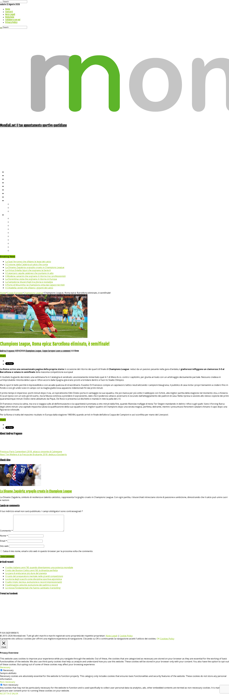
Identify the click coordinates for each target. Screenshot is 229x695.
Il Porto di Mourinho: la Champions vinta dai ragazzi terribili (35, 284)
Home (7, 9)
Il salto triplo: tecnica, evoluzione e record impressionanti (33, 582)
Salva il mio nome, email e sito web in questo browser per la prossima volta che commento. (48, 551)
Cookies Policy (167, 638)
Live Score (11, 200)
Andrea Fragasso (7, 351)
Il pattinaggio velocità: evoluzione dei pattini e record (31, 584)
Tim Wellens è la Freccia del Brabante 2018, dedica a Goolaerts (33, 454)
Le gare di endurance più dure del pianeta (26, 573)
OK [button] (158, 638)
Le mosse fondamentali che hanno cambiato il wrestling (33, 587)
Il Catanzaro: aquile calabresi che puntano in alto (29, 273)
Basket (15, 211)
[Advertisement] (114, 148)
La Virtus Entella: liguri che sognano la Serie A (28, 270)
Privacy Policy (11, 22)
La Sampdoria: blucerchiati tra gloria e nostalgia (29, 281)
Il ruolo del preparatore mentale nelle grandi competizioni (34, 576)
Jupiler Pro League (21, 250)
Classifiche (11, 214)
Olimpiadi (10, 193)
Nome (4, 535)
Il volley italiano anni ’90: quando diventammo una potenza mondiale (39, 567)
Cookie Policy (126, 635)
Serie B (15, 222)
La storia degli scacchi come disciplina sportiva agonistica (33, 579)
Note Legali (10, 14)
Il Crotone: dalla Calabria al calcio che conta (26, 264)
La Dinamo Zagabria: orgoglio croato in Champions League (34, 267)
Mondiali (10, 186)
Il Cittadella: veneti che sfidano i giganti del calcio (29, 287)
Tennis (14, 207)
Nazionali (10, 182)
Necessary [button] (5, 667)
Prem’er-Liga (18, 247)
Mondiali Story (13, 189)
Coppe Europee (15, 292)
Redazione (9, 17)
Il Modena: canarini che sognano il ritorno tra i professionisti (35, 276)
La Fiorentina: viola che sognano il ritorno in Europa (31, 279)
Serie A (15, 218)
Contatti (9, 11)
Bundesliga (17, 232)
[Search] (1, 2)
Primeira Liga (18, 243)
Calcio (8, 197)
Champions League (33, 292)
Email (3, 540)
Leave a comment (63, 351)
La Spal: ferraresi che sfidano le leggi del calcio (28, 261)
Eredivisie (16, 239)
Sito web (4, 546)
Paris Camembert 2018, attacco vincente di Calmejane (31, 451)
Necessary (8, 670)
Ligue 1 (14, 236)
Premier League (19, 225)
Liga (13, 229)
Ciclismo (10, 175)
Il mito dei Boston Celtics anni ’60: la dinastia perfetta (31, 570)
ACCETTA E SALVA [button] (9, 693)
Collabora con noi (12, 19)
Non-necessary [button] (7, 681)
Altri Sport (11, 179)
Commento (6, 530)
